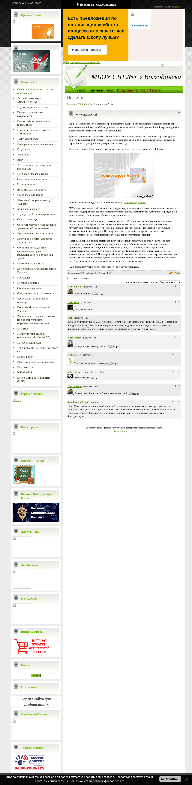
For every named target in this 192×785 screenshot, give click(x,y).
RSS (178, 6)
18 (93, 104)
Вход (110, 90)
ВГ (95, 273)
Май (87, 104)
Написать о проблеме (87, 49)
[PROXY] (71, 363)
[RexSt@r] (71, 309)
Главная (81, 90)
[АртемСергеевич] (71, 377)
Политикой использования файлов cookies (96, 781)
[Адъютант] (71, 346)
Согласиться (170, 778)
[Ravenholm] (71, 293)
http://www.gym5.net (135, 202)
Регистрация (96, 90)
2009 (80, 104)
